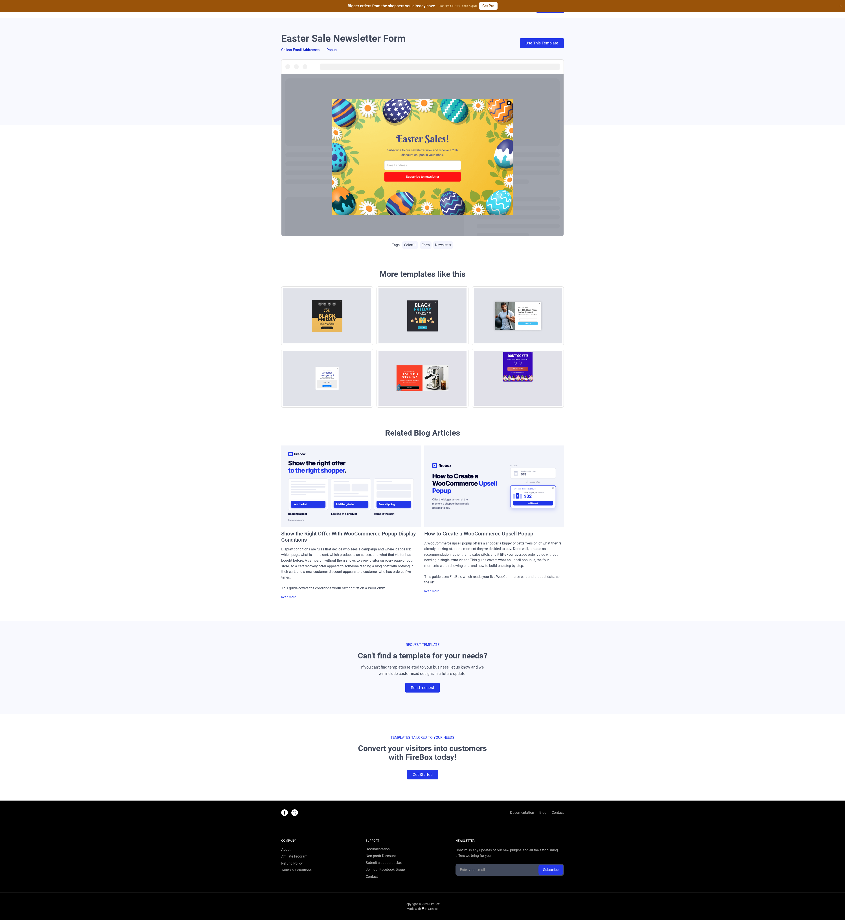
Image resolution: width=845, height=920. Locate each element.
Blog (542, 812)
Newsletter (443, 245)
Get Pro (488, 6)
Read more (288, 597)
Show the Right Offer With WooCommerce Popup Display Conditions (348, 537)
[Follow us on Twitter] (294, 812)
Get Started (423, 774)
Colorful (410, 245)
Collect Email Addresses (300, 50)
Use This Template (541, 43)
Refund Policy (292, 863)
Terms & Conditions (296, 870)
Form (426, 245)
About (285, 849)
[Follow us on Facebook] (284, 812)
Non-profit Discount (381, 856)
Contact (558, 812)
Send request (422, 687)
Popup (332, 50)
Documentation (522, 812)
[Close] (840, 6)
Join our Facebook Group (385, 869)
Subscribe (550, 870)
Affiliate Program (294, 856)
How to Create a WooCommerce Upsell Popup (478, 534)
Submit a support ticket (384, 863)
